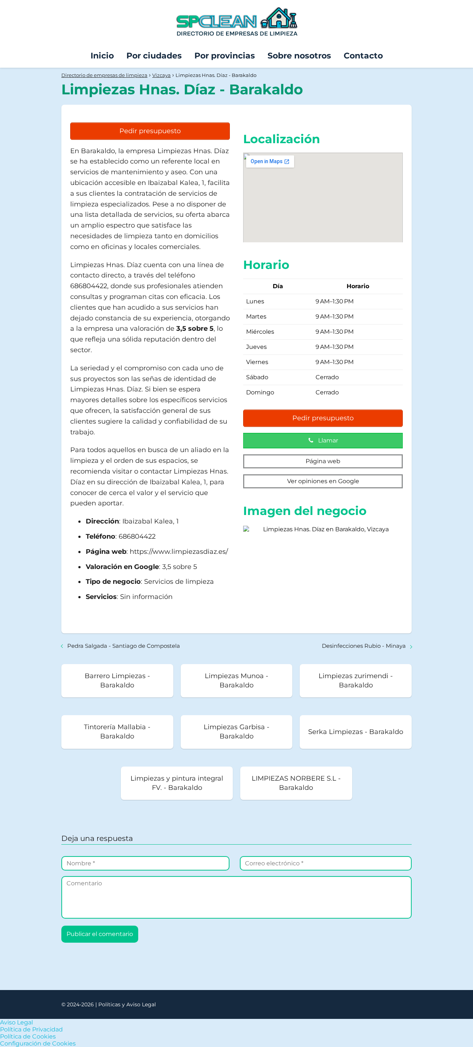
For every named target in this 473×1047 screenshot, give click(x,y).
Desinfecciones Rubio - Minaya (364, 645)
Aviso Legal (16, 1022)
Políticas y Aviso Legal (127, 1004)
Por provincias (224, 56)
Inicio (102, 56)
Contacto (363, 56)
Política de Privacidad (31, 1029)
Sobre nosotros (299, 56)
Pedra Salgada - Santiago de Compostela (123, 645)
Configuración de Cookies (38, 1043)
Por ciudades (154, 56)
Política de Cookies (28, 1036)
